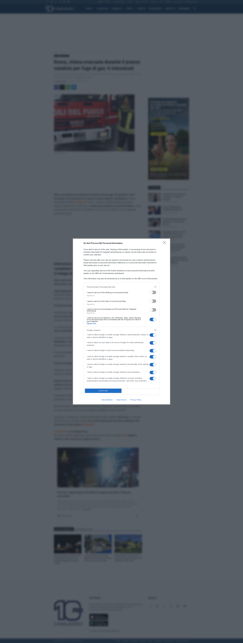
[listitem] (121, 287)
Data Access (121, 400)
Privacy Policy (135, 400)
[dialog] (121, 321)
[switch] (153, 292)
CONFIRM (103, 391)
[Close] (165, 243)
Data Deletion (107, 400)
